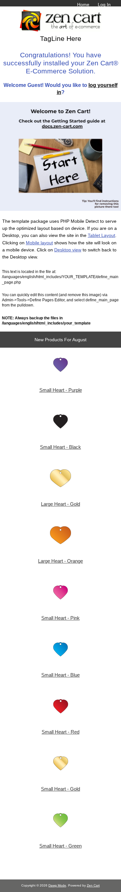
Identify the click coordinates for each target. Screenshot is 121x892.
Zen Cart (93, 885)
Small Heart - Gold (60, 789)
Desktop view (67, 249)
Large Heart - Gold (60, 504)
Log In (104, 4)
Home (83, 4)
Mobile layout (39, 242)
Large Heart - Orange (60, 561)
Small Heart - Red (60, 732)
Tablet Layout (101, 235)
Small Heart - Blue (60, 675)
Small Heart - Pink (60, 618)
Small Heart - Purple (60, 390)
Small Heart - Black (60, 447)
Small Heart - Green (60, 846)
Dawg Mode (57, 885)
